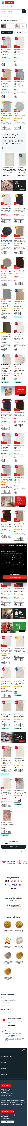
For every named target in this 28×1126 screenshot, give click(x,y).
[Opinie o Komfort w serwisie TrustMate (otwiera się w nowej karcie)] (13, 905)
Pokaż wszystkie (8, 148)
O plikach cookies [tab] (21, 545)
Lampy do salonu (5, 1002)
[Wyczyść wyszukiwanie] (20, 11)
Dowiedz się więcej (18, 566)
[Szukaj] (24, 11)
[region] (13, 862)
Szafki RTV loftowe (5, 1005)
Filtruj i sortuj (8, 32)
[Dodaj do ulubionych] (11, 38)
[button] (3, 7)
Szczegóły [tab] (11, 545)
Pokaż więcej (13, 846)
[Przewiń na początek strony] (23, 1050)
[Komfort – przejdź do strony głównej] (6, 1085)
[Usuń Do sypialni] (23, 32)
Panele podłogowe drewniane (8, 1000)
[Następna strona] (21, 851)
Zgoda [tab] (3, 545)
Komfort (3, 17)
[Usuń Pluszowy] (14, 32)
